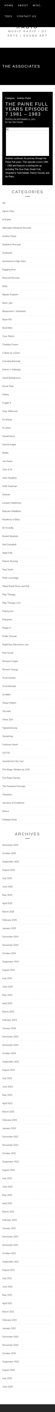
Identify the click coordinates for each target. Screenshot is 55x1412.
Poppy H (6, 628)
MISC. (37, 5)
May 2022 (7, 1195)
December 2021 (10, 1236)
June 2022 (7, 1186)
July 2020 (7, 1378)
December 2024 (10, 936)
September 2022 (10, 1161)
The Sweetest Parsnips (14, 786)
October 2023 (9, 1053)
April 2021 (7, 1303)
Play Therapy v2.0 (11, 603)
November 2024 (10, 945)
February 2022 (9, 1220)
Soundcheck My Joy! (13, 761)
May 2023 (7, 1095)
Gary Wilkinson (10, 411)
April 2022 (7, 1203)
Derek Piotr (8, 386)
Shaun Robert (9, 703)
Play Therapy (9, 594)
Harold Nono (8, 436)
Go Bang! (7, 419)
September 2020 (10, 1361)
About (23, 5)
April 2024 (7, 1003)
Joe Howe (7, 461)
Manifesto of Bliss (11, 519)
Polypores (7, 619)
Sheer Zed (7, 719)
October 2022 (9, 1153)
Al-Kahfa (6, 219)
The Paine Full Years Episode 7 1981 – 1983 (26, 109)
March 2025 (8, 911)
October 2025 (9, 853)
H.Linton (6, 428)
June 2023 (7, 1086)
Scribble (6, 694)
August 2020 (8, 1370)
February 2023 (9, 1120)
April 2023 (7, 1103)
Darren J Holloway (11, 369)
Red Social (7, 653)
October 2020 (9, 1353)
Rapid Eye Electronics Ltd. (15, 644)
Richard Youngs (10, 669)
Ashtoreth (7, 253)
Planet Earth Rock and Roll (15, 586)
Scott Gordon (9, 678)
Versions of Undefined (13, 803)
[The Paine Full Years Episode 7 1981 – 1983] (27, 141)
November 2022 (10, 1145)
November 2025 (10, 845)
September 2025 (10, 861)
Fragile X (6, 403)
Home (9, 5)
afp (3, 203)
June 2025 (7, 886)
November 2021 (10, 1245)
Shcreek (6, 711)
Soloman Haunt (10, 744)
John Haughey (9, 478)
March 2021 (8, 1311)
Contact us (26, 16)
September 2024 (10, 961)
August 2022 (8, 1170)
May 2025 (7, 895)
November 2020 (10, 1345)
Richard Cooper (10, 661)
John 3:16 (7, 469)
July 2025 (7, 878)
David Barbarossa (11, 378)
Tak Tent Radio (15, 122)
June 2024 (7, 986)
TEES (8, 16)
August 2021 (8, 1270)
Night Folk (7, 553)
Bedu (4, 286)
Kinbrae (6, 494)
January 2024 (9, 1028)
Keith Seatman (9, 486)
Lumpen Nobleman (11, 503)
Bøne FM (7, 319)
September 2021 (10, 1261)
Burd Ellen (7, 328)
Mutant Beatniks (10, 536)
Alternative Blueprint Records (16, 228)
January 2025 (9, 928)
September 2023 (10, 1061)
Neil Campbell (9, 544)
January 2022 (9, 1228)
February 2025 (9, 920)
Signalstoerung (9, 728)
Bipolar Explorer (10, 294)
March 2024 (8, 1011)
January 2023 (9, 1128)
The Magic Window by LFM (16, 769)
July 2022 (7, 1178)
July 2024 (7, 978)
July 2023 (7, 1078)
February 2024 (9, 1020)
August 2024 (8, 970)
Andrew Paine (24, 98)
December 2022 (10, 1136)
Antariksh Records (11, 244)
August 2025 (8, 870)
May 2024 (7, 995)
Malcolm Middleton (11, 511)
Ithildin (5, 453)
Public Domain (9, 636)
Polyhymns (8, 611)
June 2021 (7, 1286)
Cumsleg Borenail (11, 361)
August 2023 (8, 1070)
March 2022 (8, 1211)
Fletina (5, 394)
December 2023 (10, 1036)
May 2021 (7, 1295)
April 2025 (7, 903)
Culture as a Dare (11, 353)
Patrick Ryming (10, 561)
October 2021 (9, 1253)
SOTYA (6, 753)
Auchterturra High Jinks (14, 261)
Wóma (5, 811)
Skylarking (7, 736)
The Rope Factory (11, 778)
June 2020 (7, 1386)
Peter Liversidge (10, 578)
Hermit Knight (9, 444)
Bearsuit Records (11, 278)
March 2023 (8, 1111)
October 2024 (9, 953)
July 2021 (7, 1278)
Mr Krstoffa (7, 528)
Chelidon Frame (10, 344)
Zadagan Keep (9, 819)
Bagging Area (9, 269)
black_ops (7, 303)
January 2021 (9, 1328)
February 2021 (9, 1320)
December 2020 (10, 1336)
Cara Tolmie (8, 336)
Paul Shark (7, 569)
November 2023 (10, 1045)
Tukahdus (7, 794)
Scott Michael (9, 686)
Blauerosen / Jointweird (14, 311)
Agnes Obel (8, 211)
